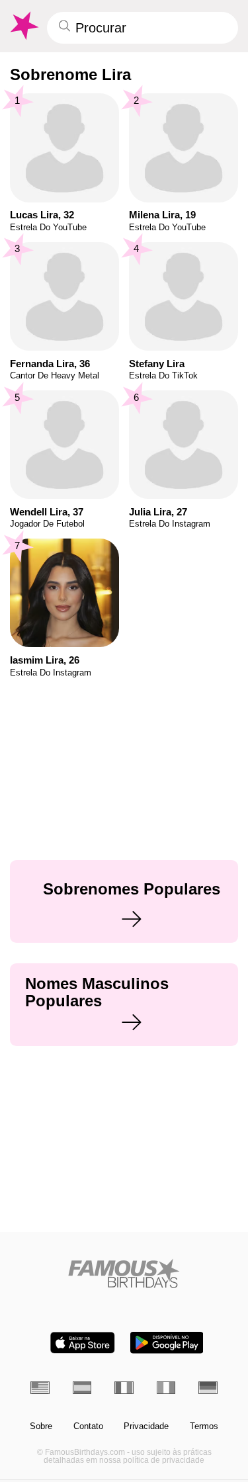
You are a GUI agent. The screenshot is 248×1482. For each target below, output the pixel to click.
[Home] (124, 1273)
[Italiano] (166, 1387)
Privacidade (146, 1426)
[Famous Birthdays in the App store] (82, 1343)
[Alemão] (208, 1387)
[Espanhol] (82, 1387)
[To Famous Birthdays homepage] (23, 25)
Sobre (41, 1426)
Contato (88, 1426)
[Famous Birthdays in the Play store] (166, 1343)
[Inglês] (40, 1387)
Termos (204, 1426)
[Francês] (124, 1387)
